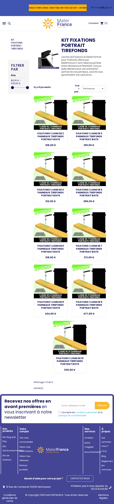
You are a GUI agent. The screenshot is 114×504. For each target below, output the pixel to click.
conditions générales (86, 412)
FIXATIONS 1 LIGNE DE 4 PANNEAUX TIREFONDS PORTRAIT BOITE (50, 192)
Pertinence (93, 88)
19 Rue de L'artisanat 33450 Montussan (28, 487)
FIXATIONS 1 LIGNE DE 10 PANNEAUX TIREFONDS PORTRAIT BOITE (69, 361)
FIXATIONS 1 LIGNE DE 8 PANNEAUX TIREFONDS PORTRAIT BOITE (50, 304)
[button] (4, 23)
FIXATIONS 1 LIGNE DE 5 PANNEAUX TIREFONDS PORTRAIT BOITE (89, 192)
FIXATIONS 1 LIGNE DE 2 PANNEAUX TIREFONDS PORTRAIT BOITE (50, 136)
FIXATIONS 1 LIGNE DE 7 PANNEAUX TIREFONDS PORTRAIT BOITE (89, 248)
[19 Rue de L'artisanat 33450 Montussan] (3, 487)
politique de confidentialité (72, 415)
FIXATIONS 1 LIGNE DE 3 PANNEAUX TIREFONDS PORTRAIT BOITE (89, 136)
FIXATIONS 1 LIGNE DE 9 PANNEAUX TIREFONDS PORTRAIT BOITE (89, 304)
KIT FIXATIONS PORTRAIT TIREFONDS (17, 44)
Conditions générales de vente (9, 498)
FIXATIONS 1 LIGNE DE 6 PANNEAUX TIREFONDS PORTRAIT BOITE (50, 248)
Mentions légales (103, 496)
